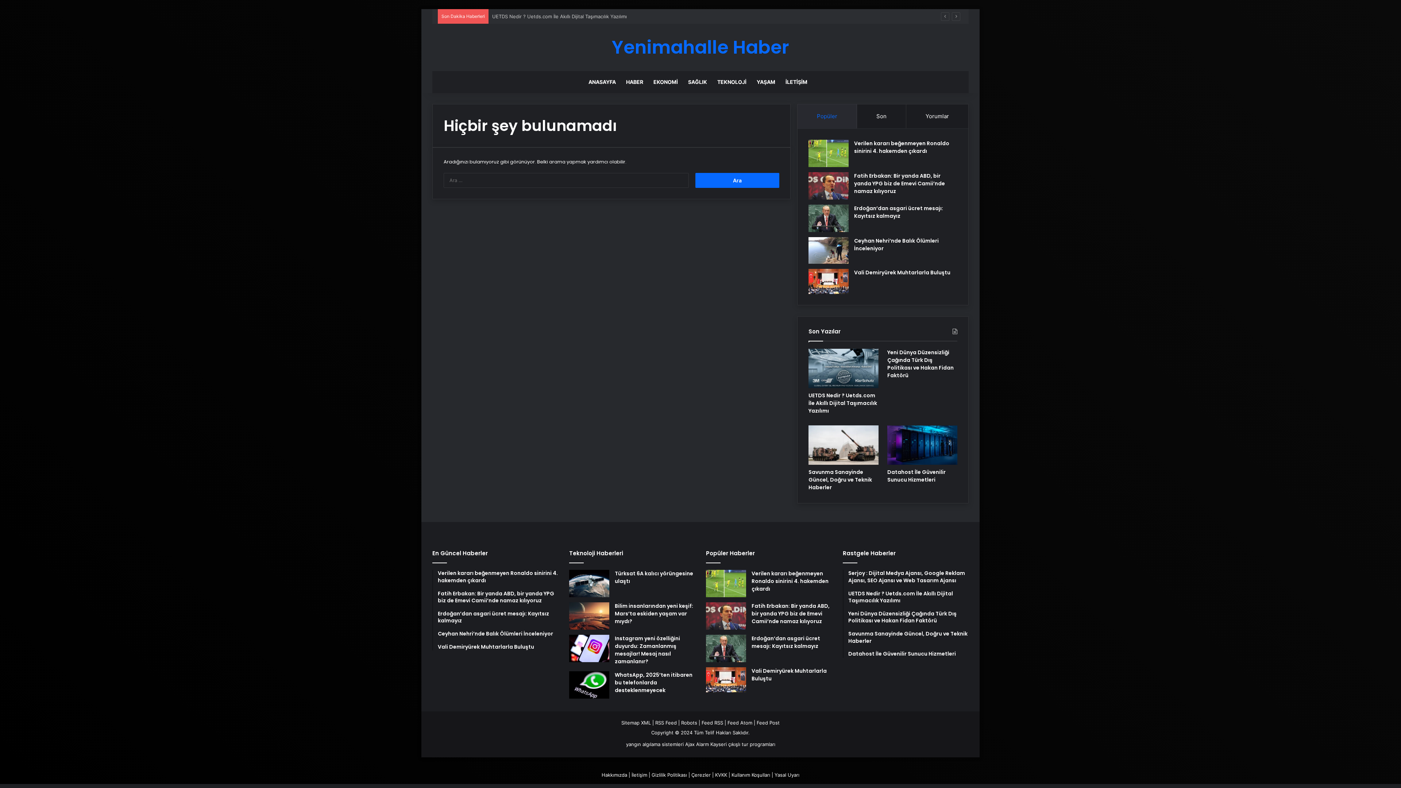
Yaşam (766, 82)
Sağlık (697, 82)
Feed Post (768, 723)
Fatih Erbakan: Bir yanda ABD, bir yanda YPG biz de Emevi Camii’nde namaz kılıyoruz (899, 183)
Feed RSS (712, 723)
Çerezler (701, 775)
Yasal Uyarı (787, 775)
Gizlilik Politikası (669, 775)
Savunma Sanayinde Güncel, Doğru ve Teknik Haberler (840, 479)
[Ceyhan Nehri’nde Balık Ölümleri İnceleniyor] (828, 250)
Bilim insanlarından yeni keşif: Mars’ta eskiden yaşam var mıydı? (654, 613)
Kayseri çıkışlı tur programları (742, 744)
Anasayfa (602, 82)
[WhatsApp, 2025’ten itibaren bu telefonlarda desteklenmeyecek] (589, 685)
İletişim (796, 82)
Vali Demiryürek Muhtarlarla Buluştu (902, 272)
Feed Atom (739, 723)
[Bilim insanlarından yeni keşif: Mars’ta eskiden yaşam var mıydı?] (589, 616)
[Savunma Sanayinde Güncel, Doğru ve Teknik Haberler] (843, 445)
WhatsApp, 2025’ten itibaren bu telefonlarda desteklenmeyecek (653, 682)
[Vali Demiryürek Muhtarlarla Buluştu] (828, 281)
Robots (689, 723)
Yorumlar (937, 116)
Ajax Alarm (697, 744)
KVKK (721, 775)
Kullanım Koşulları (751, 775)
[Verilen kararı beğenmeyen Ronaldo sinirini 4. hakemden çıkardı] (828, 153)
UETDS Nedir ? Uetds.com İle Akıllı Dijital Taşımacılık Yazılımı (559, 16)
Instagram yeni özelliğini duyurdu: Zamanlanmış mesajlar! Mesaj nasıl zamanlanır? (647, 650)
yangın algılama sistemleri (655, 744)
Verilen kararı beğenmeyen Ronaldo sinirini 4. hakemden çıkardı (901, 147)
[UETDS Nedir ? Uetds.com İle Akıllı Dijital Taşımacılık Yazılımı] (843, 368)
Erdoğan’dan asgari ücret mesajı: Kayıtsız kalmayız (898, 212)
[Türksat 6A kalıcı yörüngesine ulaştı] (589, 583)
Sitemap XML (636, 723)
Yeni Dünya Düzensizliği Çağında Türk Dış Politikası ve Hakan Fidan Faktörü (920, 364)
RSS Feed (666, 723)
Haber (634, 82)
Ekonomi (665, 82)
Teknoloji (731, 82)
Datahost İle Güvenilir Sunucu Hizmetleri (916, 475)
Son (881, 116)
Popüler (827, 116)
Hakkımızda (614, 775)
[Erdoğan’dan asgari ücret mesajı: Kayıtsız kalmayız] (828, 218)
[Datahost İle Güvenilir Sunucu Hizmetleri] (922, 445)
